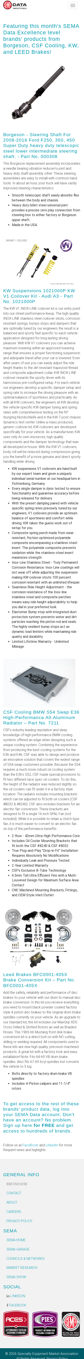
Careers (13, 1212)
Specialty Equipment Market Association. (48, 1354)
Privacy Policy (19, 1221)
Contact (13, 1193)
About (11, 1202)
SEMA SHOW (16, 1277)
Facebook (17, 1305)
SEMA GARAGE (18, 1249)
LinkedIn (52, 1145)
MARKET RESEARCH (21, 1268)
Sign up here (17, 1125)
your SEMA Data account (31, 1114)
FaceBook (30, 1145)
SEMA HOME (16, 1240)
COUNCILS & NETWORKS (25, 1259)
